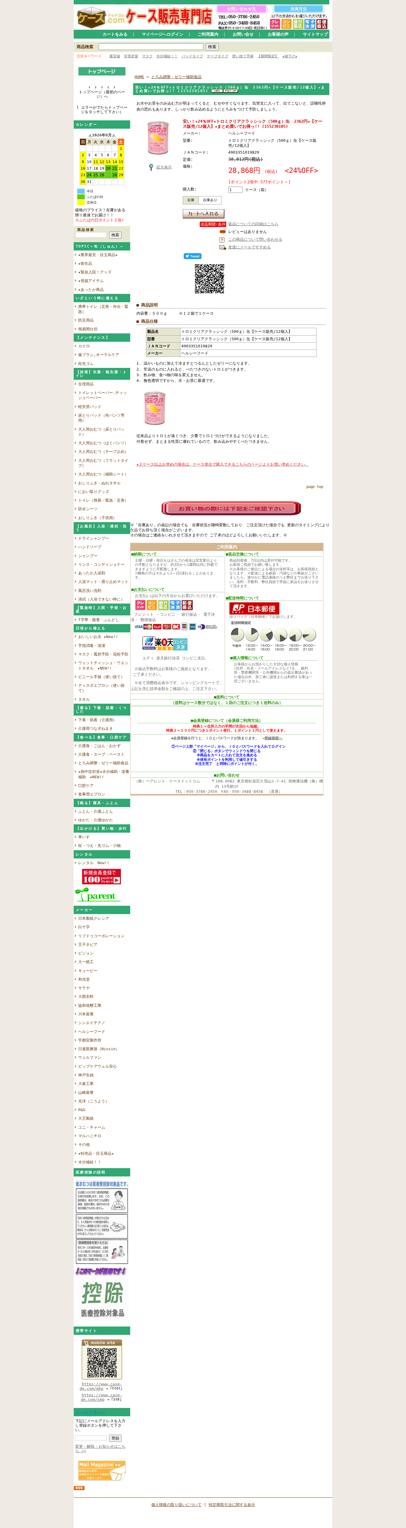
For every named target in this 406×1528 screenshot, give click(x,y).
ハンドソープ (91, 547)
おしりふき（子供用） (97, 518)
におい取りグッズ (95, 491)
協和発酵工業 (89, 1005)
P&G (81, 1110)
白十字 (84, 927)
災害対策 (131, 56)
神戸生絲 (86, 1075)
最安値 (114, 56)
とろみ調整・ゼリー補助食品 (103, 763)
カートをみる (115, 34)
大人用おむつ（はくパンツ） (103, 443)
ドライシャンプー (93, 538)
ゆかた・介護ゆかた (95, 820)
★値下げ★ (289, 56)
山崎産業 (86, 1092)
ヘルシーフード (91, 1031)
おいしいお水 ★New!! (98, 636)
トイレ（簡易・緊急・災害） (103, 500)
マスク (147, 56)
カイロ (86, 346)
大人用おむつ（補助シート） (103, 474)
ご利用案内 (208, 34)
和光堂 (84, 979)
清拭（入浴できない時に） (101, 599)
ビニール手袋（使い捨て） (101, 677)
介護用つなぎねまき (95, 728)
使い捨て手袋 (243, 56)
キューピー (87, 970)
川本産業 (86, 1014)
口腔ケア (86, 785)
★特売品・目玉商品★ (96, 1153)
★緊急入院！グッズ (94, 272)
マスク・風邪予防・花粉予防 (103, 654)
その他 (84, 1144)
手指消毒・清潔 (91, 645)
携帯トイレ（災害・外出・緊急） (103, 309)
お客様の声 (278, 34)
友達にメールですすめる (249, 247)
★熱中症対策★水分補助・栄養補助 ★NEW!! (103, 774)
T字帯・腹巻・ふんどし (98, 619)
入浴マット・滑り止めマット (103, 581)
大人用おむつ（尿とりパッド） (101, 432)
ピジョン (86, 953)
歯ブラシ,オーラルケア (100, 354)
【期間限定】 (267, 56)
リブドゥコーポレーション (101, 936)
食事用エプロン (91, 794)
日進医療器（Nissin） (98, 1049)
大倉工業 (86, 1083)
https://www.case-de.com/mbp (101, 1386)
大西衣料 (86, 996)
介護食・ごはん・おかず (99, 745)
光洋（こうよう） (93, 1101)
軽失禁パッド (89, 406)
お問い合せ (243, 34)
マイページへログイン (162, 34)
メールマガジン (91, 1412)
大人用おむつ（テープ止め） (103, 451)
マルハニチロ (89, 1136)
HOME (139, 77)
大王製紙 (86, 1118)
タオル (84, 699)
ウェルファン (89, 1057)
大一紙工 (86, 962)
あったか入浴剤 (91, 573)
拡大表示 (164, 167)
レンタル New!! (93, 863)
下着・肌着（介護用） (97, 720)
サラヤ (84, 988)
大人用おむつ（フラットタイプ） (103, 463)
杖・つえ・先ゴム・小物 (99, 845)
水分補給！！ (167, 56)
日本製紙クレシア (93, 918)
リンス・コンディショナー (101, 564)
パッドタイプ (192, 56)
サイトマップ (315, 34)
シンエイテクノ (91, 1022)
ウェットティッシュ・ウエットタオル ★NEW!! (103, 665)
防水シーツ (87, 509)
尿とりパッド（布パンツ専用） (101, 418)
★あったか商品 (91, 289)
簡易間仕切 (87, 329)
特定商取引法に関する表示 (232, 1504)
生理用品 (86, 384)
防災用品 (86, 320)
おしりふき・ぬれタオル (99, 483)
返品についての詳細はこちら (253, 224)
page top (314, 487)
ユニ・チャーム (91, 1127)
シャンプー (89, 556)
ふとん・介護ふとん (95, 811)
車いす (84, 837)
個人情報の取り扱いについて (176, 1504)
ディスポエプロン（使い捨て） (101, 688)
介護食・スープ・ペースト (101, 754)
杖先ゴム (86, 363)
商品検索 (85, 46)
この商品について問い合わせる (255, 239)
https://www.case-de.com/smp (101, 1397)
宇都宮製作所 (89, 1040)
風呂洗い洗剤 (91, 590)
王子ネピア (87, 944)
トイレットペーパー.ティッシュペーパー (102, 395)
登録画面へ (273, 738)
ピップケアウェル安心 (97, 1066)
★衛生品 (85, 263)
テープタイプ (217, 56)
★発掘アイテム (91, 280)
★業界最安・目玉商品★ (98, 255)
